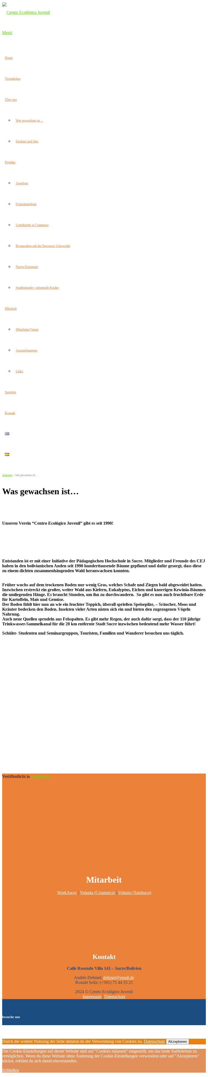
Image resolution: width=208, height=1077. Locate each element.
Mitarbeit (11, 309)
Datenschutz (114, 996)
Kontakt (10, 413)
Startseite (7, 475)
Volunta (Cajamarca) (97, 892)
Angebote (22, 183)
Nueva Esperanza (27, 267)
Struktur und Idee (27, 141)
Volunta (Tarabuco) (134, 892)
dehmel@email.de (118, 977)
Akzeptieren (177, 1042)
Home (9, 58)
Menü (7, 32)
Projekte (10, 162)
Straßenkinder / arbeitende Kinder (37, 288)
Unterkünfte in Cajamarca (32, 225)
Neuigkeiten (12, 79)
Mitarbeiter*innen (27, 329)
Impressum (92, 996)
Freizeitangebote (26, 204)
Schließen (10, 1070)
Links (19, 371)
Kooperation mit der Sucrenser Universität (43, 246)
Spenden (10, 392)
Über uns (11, 100)
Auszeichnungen (26, 350)
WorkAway (67, 892)
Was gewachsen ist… (29, 120)
